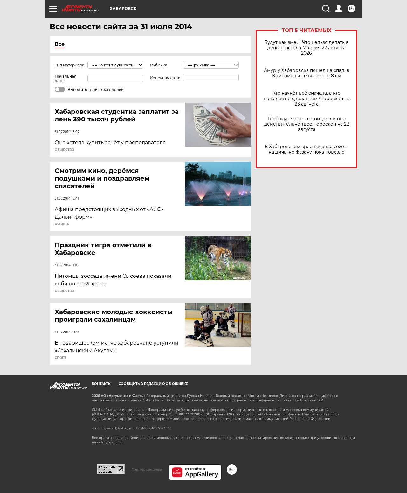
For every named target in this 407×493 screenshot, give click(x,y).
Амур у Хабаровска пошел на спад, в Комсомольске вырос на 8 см (306, 73)
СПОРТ (60, 357)
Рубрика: (159, 65)
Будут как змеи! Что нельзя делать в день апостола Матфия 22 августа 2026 (306, 48)
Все (60, 44)
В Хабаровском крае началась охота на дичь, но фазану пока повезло (307, 149)
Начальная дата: (65, 78)
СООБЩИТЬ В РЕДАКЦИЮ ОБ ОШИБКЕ (153, 384)
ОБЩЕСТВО (64, 150)
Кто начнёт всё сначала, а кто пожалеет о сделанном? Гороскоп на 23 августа (307, 99)
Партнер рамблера (147, 469)
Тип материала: (70, 65)
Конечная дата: (165, 77)
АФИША (62, 224)
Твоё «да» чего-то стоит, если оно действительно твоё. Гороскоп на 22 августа (306, 124)
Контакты (101, 384)
